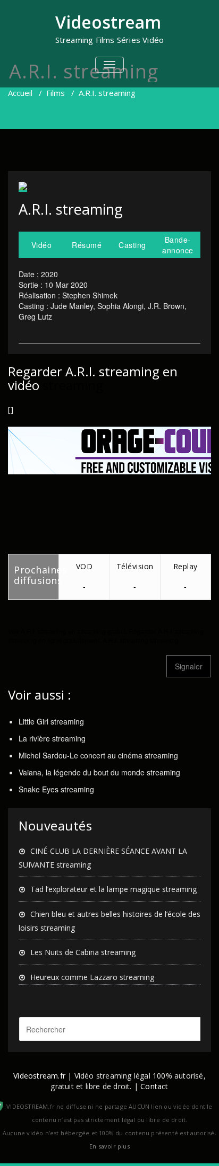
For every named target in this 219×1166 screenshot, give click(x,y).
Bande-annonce (177, 244)
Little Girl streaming (51, 721)
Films (55, 92)
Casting (132, 245)
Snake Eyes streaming (56, 789)
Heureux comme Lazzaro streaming (92, 977)
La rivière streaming (52, 738)
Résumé (87, 245)
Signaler (189, 666)
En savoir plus (109, 1146)
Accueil (20, 92)
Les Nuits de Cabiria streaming (83, 952)
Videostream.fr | (42, 1076)
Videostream (108, 22)
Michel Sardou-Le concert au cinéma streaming (98, 755)
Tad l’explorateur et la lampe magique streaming (113, 889)
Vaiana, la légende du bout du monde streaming (99, 772)
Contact (154, 1086)
